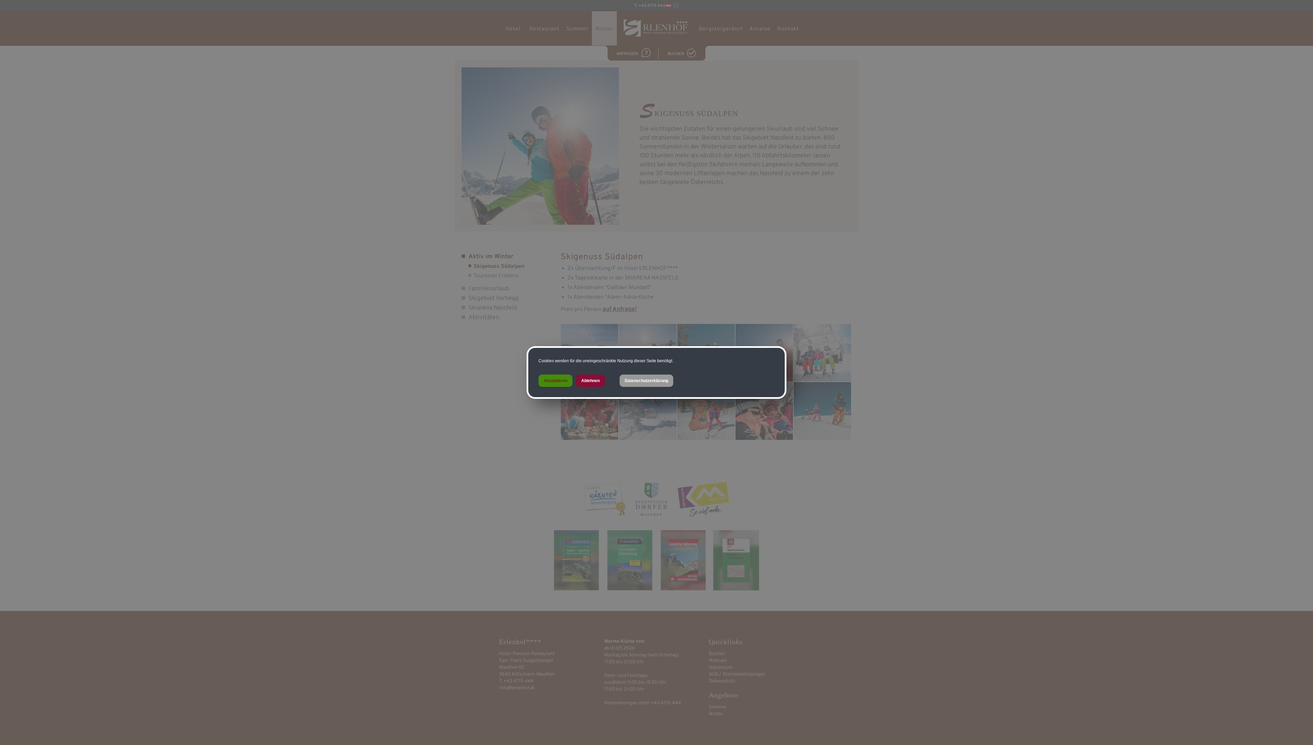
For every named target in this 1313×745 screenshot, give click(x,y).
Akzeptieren (555, 380)
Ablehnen (590, 380)
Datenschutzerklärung (646, 380)
